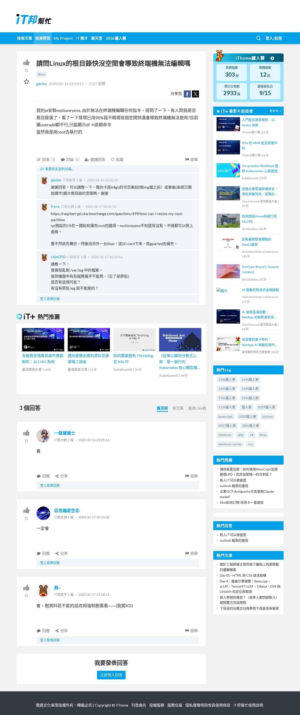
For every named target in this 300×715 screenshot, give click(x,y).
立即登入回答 (111, 675)
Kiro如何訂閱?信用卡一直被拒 (241, 502)
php (241, 435)
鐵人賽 (246, 407)
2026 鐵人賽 (116, 38)
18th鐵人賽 (250, 426)
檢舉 (194, 159)
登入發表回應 (50, 485)
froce (55, 206)
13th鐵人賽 (226, 389)
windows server (230, 444)
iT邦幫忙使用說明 (248, 705)
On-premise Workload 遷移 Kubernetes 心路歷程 (260, 168)
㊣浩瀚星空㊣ (66, 510)
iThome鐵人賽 (251, 58)
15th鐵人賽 (226, 379)
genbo (41, 83)
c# (251, 435)
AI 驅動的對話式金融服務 (260, 290)
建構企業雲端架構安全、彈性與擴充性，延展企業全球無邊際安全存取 (260, 192)
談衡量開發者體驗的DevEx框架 (256, 241)
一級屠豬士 (64, 433)
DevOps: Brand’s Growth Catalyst (260, 269)
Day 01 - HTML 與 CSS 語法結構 (243, 575)
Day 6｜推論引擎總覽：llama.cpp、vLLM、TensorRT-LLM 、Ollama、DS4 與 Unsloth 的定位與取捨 (250, 586)
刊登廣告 (138, 705)
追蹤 (119, 159)
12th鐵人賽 (250, 398)
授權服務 (156, 705)
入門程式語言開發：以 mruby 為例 (258, 122)
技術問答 (42, 38)
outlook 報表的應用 (234, 486)
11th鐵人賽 (226, 407)
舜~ (57, 587)
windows (225, 435)
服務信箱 (174, 705)
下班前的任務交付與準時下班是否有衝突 (249, 608)
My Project (63, 38)
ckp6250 (58, 256)
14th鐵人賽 (250, 389)
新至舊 (178, 408)
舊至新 (162, 408)
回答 (48, 159)
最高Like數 (197, 408)
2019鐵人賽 (266, 407)
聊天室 (96, 38)
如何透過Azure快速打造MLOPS (259, 218)
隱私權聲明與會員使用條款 (207, 705)
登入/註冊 (274, 38)
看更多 (274, 111)
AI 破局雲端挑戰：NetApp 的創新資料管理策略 (259, 315)
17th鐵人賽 (226, 398)
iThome (122, 705)
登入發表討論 (50, 299)
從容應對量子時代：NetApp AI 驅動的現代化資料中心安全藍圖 (260, 342)
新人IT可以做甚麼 (233, 480)
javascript (225, 416)
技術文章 (24, 38)
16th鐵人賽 (250, 379)
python (267, 416)
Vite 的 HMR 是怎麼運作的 (259, 145)
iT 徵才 (82, 38)
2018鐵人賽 (247, 416)
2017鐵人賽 (227, 426)
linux (41, 74)
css (250, 444)
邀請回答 (97, 159)
